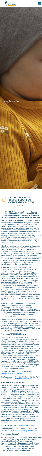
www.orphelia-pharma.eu (11, 373)
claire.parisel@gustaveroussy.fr (26, 430)
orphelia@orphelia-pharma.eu (19, 379)
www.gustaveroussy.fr (26, 425)
